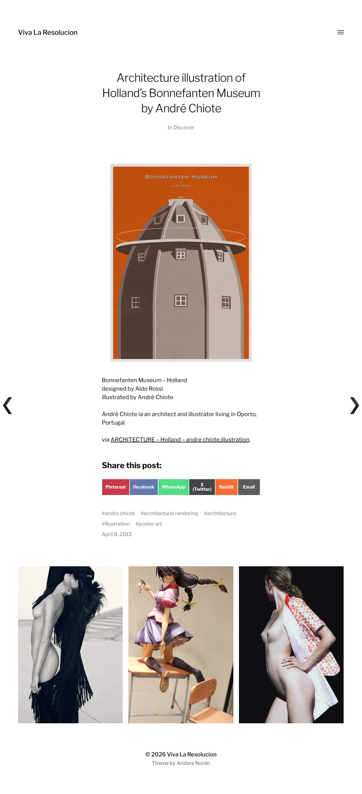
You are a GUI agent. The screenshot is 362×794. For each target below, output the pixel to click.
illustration (117, 524)
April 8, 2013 (117, 534)
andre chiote (120, 513)
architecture (221, 513)
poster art (150, 524)
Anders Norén (193, 763)
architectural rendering (171, 513)
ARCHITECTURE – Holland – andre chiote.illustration (180, 439)
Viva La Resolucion (47, 32)
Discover (183, 127)
